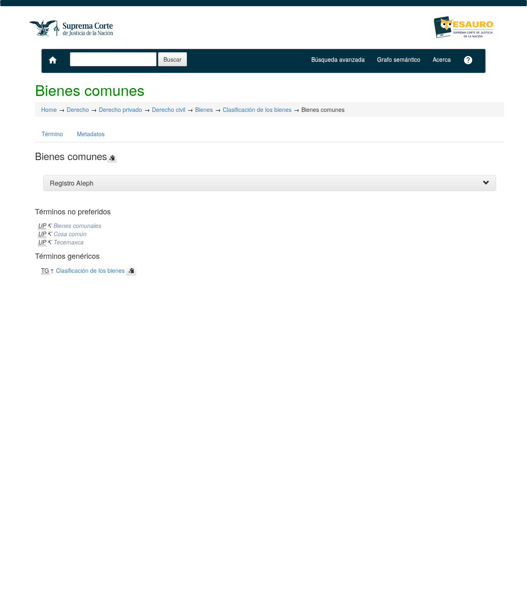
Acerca (442, 59)
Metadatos (91, 134)
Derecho (78, 109)
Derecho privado (120, 109)
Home (49, 109)
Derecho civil (168, 109)
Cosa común (70, 234)
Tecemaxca (69, 242)
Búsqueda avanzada (338, 59)
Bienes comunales (77, 225)
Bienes (204, 109)
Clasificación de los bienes (257, 109)
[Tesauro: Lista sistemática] (464, 27)
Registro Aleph (71, 183)
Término (52, 134)
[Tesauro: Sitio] (72, 28)
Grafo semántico (398, 59)
